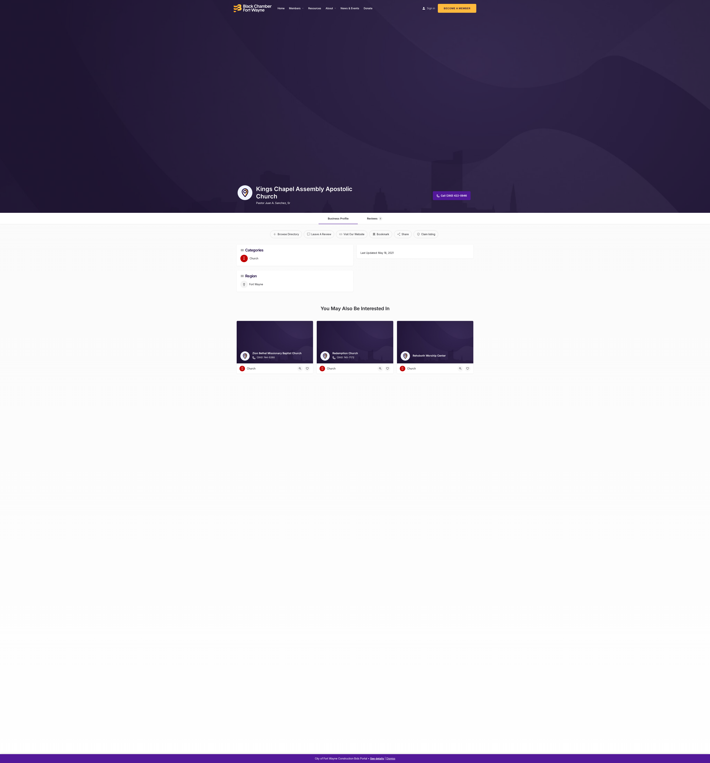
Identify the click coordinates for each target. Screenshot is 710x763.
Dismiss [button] (390, 758)
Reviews (374, 218)
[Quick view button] (300, 369)
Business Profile (338, 218)
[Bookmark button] (307, 369)
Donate (368, 8)
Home (281, 8)
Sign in (431, 8)
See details (377, 758)
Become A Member (457, 8)
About (329, 8)
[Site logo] (253, 7)
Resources (314, 8)
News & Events (350, 8)
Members (295, 8)
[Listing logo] (245, 192)
